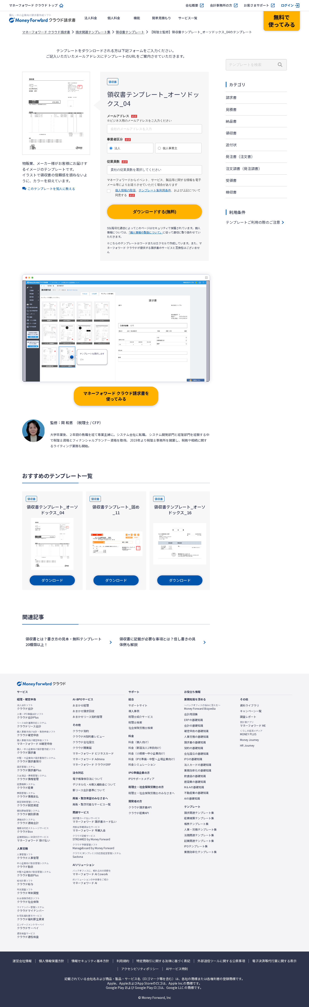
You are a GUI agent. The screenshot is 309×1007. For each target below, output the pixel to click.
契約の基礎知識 (193, 748)
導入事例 (133, 711)
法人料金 (90, 18)
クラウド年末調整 (28, 891)
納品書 (231, 121)
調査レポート (248, 717)
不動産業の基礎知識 (196, 793)
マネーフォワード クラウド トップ (33, 5)
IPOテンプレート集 (196, 846)
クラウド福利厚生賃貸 (30, 917)
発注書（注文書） (240, 156)
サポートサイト (137, 705)
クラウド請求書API (140, 807)
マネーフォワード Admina (89, 759)
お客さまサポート (256, 5)
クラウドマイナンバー (30, 909)
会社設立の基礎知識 (196, 753)
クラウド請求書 (36, 750)
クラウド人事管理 (28, 856)
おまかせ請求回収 (83, 711)
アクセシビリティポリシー (140, 969)
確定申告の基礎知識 (196, 731)
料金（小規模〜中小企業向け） (147, 753)
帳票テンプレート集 (196, 824)
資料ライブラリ (249, 705)
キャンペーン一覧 (250, 711)
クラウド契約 (81, 731)
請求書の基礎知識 (195, 742)
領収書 (231, 133)
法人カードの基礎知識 (197, 765)
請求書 (231, 97)
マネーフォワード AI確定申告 (34, 742)
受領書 (231, 180)
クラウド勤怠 (33, 865)
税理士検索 (135, 722)
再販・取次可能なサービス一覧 (92, 804)
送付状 (231, 144)
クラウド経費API (138, 813)
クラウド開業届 (82, 748)
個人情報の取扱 (125, 190)
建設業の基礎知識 (195, 781)
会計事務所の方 (221, 5)
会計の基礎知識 (193, 725)
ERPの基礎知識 (193, 720)
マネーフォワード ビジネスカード (93, 753)
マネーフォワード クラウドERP (92, 764)
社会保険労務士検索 (140, 728)
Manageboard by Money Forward (93, 846)
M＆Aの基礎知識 (194, 787)
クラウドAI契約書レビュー (89, 736)
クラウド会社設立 (83, 742)
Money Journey (249, 740)
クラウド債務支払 (28, 794)
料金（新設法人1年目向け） (145, 748)
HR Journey (247, 745)
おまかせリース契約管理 (87, 717)
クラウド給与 (25, 882)
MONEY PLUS (251, 732)
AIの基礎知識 (192, 798)
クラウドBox (33, 830)
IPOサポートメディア (141, 779)
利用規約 (122, 961)
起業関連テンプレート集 (199, 841)
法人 (117, 148)
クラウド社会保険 (28, 900)
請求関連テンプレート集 (93, 32)
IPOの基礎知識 (193, 759)
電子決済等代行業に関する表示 (274, 961)
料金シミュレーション (142, 764)
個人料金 (113, 18)
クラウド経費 (26, 786)
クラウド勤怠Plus (34, 873)
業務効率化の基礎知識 (197, 770)
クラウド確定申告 (36, 733)
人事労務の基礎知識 (196, 736)
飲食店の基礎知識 (195, 776)
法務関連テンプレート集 (199, 835)
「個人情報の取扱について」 (146, 232)
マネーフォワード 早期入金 (89, 828)
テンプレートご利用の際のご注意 (253, 222)
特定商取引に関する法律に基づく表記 (163, 961)
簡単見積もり (161, 18)
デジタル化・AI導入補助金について (94, 784)
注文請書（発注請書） (244, 168)
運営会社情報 (22, 961)
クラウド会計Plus (30, 715)
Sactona (97, 855)
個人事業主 (170, 148)
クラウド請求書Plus (29, 768)
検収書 (231, 192)
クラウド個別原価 (28, 812)
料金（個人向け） (139, 742)
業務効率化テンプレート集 (200, 852)
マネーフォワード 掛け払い (33, 838)
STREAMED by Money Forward (91, 837)
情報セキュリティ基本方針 (90, 961)
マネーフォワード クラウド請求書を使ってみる (116, 396)
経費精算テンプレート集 (199, 818)
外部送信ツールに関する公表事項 (221, 961)
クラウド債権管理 (31, 777)
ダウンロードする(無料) (154, 211)
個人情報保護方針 (51, 961)
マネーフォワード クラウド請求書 (46, 32)
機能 (137, 18)
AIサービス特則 (177, 969)
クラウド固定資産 (28, 803)
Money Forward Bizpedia (202, 707)
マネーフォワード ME (253, 724)
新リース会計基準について (89, 790)
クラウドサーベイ (30, 926)
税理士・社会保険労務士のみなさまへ (151, 793)
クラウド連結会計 (28, 821)
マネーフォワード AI (91, 881)
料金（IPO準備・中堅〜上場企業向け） (152, 759)
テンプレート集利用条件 (155, 190)
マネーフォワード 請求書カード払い (94, 820)
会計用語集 (191, 714)
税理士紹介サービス (140, 717)
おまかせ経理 (81, 705)
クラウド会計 (25, 707)
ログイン (287, 5)
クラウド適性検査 (28, 935)
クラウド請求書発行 (36, 759)
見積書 (231, 109)
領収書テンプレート (130, 32)
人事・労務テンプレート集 (200, 829)
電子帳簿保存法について (87, 779)
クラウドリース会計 (31, 724)
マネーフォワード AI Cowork (92, 872)
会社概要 (191, 5)
